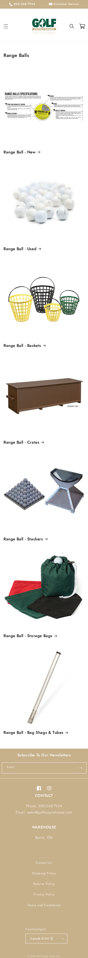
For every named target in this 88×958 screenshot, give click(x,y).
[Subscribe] (81, 767)
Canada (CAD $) (41, 938)
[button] (6, 26)
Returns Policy (44, 883)
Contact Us (44, 862)
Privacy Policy (44, 894)
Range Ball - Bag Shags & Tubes (33, 732)
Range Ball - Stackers (23, 539)
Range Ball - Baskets (22, 345)
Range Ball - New (20, 152)
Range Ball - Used (20, 248)
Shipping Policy (44, 873)
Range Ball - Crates (21, 442)
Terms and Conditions (44, 905)
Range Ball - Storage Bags (28, 635)
